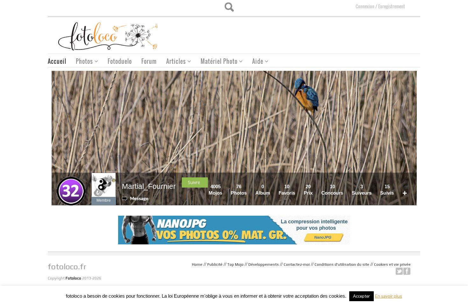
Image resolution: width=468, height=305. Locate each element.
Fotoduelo (120, 61)
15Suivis (387, 190)
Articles (173, 62)
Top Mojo (235, 264)
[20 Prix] (314, 186)
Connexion (365, 6)
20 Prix (308, 190)
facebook (406, 271)
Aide (255, 62)
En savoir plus (388, 296)
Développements (263, 264)
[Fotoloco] (108, 36)
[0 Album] (272, 186)
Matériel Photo (217, 62)
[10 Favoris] (297, 186)
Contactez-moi (297, 264)
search (229, 7)
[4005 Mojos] (224, 186)
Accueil (57, 61)
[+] (409, 186)
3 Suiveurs (362, 190)
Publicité (215, 264)
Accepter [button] (361, 296)
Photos (82, 62)
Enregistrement (391, 6)
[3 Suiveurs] (373, 186)
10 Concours (332, 190)
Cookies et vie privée (392, 264)
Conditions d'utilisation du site (342, 264)
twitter (399, 271)
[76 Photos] (249, 186)
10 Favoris (287, 190)
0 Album (262, 190)
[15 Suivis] (396, 186)
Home (197, 264)
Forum (149, 61)
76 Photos (239, 190)
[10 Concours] (345, 186)
